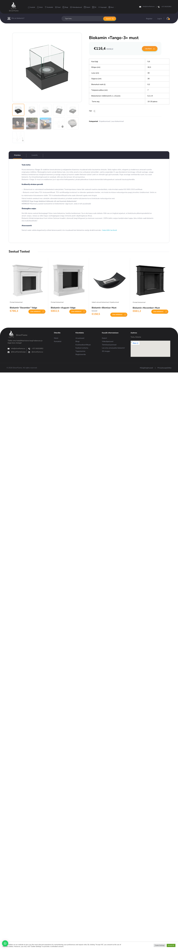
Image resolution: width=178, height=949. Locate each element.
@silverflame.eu (37, 352)
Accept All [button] (171, 945)
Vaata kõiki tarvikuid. (109, 230)
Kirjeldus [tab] (17, 155)
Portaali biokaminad (16, 302)
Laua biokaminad (117, 121)
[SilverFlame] (13, 5)
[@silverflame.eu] (29, 352)
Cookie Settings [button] (159, 945)
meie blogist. (92, 195)
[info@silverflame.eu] (140, 7)
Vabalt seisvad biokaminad (100, 302)
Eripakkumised (104, 121)
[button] (5, 943)
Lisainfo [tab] (35, 155)
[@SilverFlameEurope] (8, 352)
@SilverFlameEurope (18, 352)
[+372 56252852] (159, 7)
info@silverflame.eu (149, 6)
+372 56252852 (166, 7)
